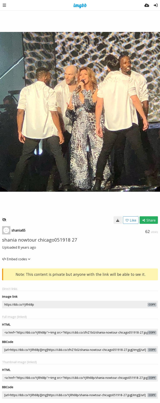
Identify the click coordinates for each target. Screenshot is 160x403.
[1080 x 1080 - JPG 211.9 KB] (118, 220)
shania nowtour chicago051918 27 (39, 240)
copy (152, 304)
